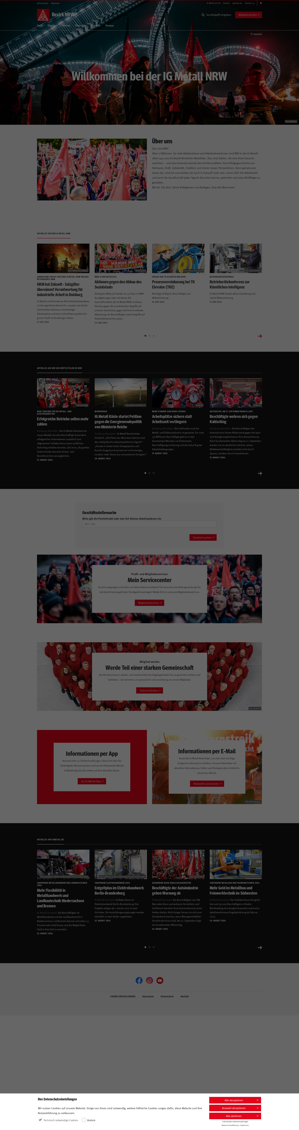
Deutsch (248, 3)
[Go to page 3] (154, 336)
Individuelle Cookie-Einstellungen (235, 1121)
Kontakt (226, 3)
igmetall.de (237, 3)
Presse (110, 25)
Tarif (39, 25)
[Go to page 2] (149, 336)
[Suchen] (203, 15)
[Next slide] (260, 336)
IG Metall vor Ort (213, 3)
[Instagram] (149, 980)
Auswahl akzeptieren (234, 1108)
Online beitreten (149, 690)
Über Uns (80, 25)
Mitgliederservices (148, 603)
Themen (52, 25)
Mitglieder (55, 3)
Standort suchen (202, 537)
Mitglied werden (248, 14)
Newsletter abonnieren (206, 783)
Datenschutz (167, 996)
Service (95, 25)
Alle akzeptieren (234, 1100)
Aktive (66, 25)
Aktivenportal (42, 3)
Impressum (148, 996)
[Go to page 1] (145, 336)
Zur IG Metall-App (91, 781)
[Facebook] (139, 980)
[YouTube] (159, 980)
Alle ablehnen (234, 1116)
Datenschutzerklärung (230, 1125)
